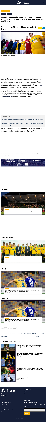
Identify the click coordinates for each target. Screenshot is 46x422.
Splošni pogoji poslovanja (6, 406)
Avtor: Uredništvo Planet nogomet (8, 155)
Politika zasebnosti (5, 404)
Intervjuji (25, 393)
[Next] (43, 204)
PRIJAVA (27, 414)
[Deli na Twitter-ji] (9, 328)
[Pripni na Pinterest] (14, 328)
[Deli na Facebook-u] (7, 328)
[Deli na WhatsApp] (5, 328)
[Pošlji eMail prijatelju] (11, 328)
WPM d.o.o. (18, 418)
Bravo (9, 14)
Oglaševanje (3, 395)
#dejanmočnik (5, 10)
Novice (8, 8)
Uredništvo (3, 393)
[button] (1, 2)
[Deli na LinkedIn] (16, 328)
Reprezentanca (27, 400)
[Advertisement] (23, 67)
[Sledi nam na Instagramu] (1, 411)
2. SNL (25, 398)
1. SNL (3, 14)
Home (2, 8)
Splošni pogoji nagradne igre (7, 409)
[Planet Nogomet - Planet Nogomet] (23, 2)
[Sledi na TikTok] (3, 411)
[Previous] (2, 204)
